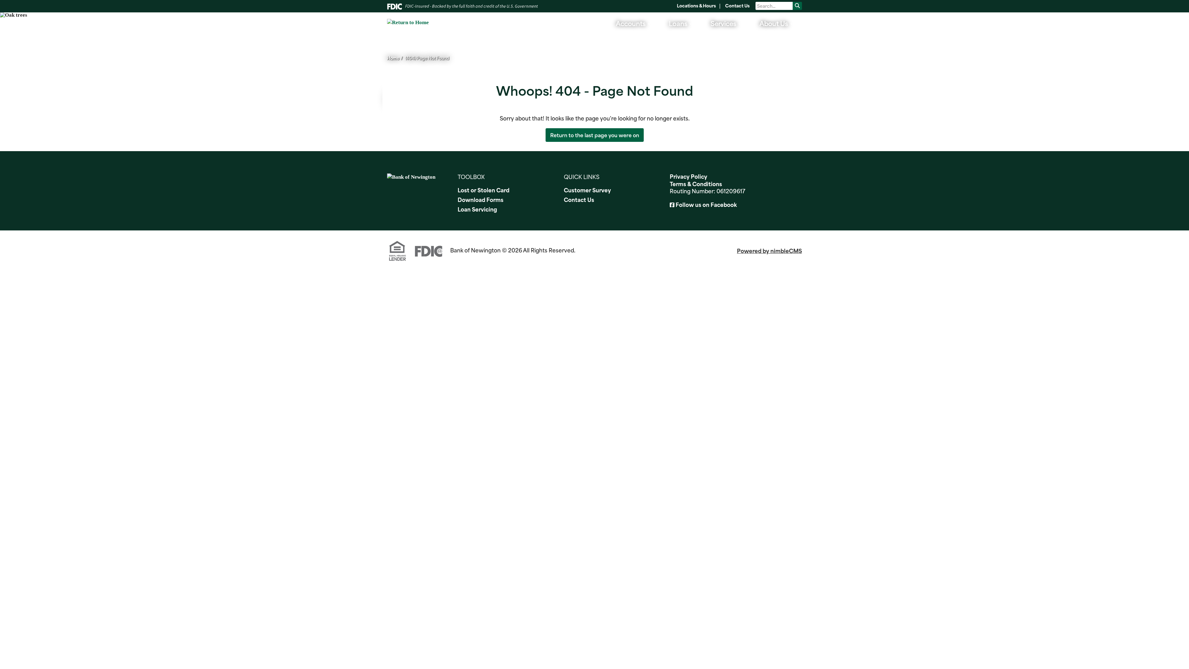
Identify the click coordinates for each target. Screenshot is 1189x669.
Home (393, 58)
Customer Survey (587, 190)
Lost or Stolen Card (483, 190)
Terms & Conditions (696, 183)
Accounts (631, 23)
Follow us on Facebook (706, 204)
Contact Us (737, 5)
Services (724, 23)
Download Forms (480, 199)
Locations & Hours (696, 5)
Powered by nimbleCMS (769, 250)
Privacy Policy (688, 176)
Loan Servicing (477, 209)
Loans (679, 23)
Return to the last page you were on (594, 135)
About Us (775, 23)
